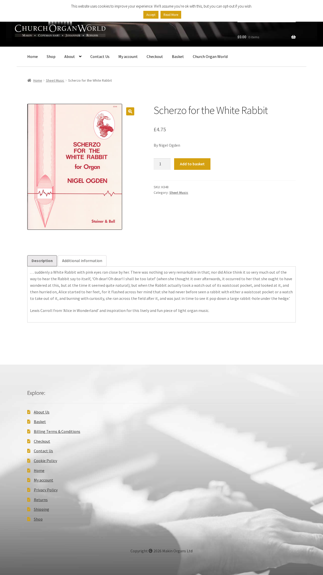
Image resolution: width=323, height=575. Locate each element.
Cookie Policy (45, 460)
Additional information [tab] (82, 260)
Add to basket (192, 163)
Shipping (41, 509)
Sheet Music (55, 80)
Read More (171, 15)
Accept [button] (150, 15)
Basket (178, 56)
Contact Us (100, 56)
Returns (41, 499)
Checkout (155, 56)
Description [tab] (42, 260)
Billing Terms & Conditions (57, 431)
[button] (130, 111)
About (69, 56)
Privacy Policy (46, 489)
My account (128, 56)
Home (32, 56)
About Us (41, 411)
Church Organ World (210, 56)
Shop (51, 56)
